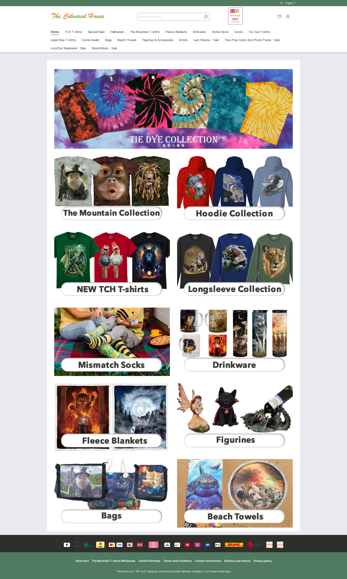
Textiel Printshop (149, 560)
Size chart (82, 560)
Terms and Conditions (177, 560)
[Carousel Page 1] (164, 145)
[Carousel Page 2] (168, 145)
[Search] (206, 16)
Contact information (208, 560)
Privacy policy (263, 560)
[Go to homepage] (78, 15)
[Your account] (288, 16)
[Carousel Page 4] (178, 145)
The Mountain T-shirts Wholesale (113, 560)
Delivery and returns (237, 560)
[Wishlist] (279, 16)
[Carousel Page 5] (182, 145)
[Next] (290, 109)
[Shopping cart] (294, 15)
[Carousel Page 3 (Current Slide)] (173, 145)
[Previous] (57, 109)
